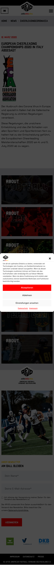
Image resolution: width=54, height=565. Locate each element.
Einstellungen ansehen (27, 303)
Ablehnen (27, 295)
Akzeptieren (27, 287)
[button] (49, 258)
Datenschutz (23, 308)
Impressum (33, 308)
